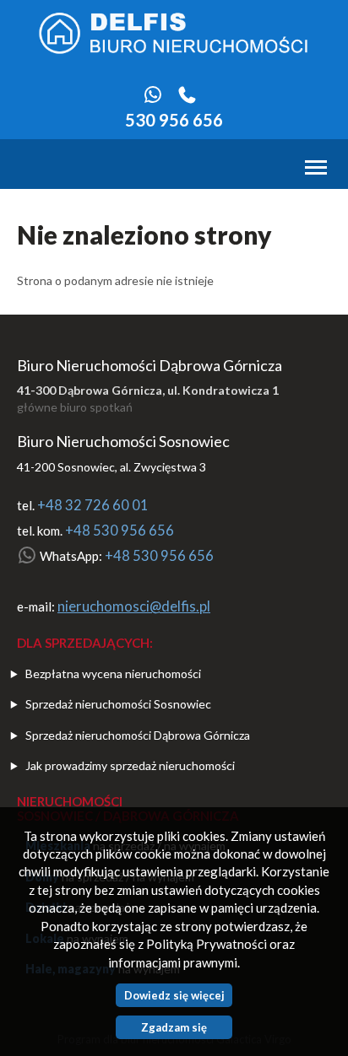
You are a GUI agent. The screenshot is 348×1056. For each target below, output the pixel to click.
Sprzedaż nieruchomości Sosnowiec (118, 704)
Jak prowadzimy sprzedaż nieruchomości (130, 765)
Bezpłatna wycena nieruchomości (113, 673)
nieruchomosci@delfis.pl (133, 606)
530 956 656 (174, 120)
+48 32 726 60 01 (93, 505)
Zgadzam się (174, 1027)
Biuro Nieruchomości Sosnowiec (123, 441)
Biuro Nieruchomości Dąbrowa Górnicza (149, 365)
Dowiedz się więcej (174, 995)
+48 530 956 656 (119, 530)
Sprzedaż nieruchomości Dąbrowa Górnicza (137, 735)
